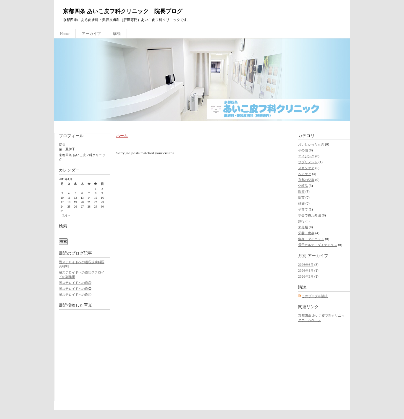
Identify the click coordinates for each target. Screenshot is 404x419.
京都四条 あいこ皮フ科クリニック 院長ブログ (122, 11)
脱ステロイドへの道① (75, 294)
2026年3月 (305, 276)
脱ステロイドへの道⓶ (75, 288)
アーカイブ (91, 33)
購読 (117, 33)
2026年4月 (305, 270)
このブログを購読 (315, 296)
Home (65, 33)
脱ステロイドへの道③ (75, 282)
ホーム (122, 135)
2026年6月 (305, 264)
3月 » (66, 215)
